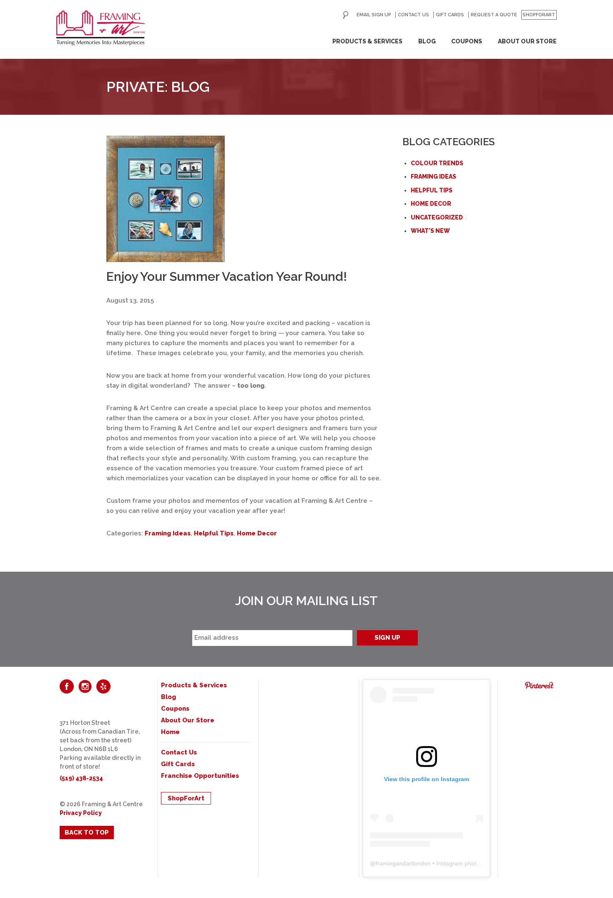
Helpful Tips (214, 533)
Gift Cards (450, 15)
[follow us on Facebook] (67, 686)
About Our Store (527, 41)
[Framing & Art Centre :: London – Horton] (100, 27)
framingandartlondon (403, 863)
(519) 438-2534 (81, 778)
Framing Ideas (168, 533)
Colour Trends (437, 163)
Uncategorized (437, 217)
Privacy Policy (81, 813)
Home (170, 732)
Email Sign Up (374, 15)
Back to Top (87, 832)
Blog (427, 41)
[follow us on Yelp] (103, 686)
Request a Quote (494, 15)
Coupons (466, 41)
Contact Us (413, 15)
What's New (430, 230)
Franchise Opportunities (200, 775)
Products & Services (367, 41)
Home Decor (257, 533)
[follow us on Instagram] (85, 686)
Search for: (346, 15)
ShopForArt (539, 15)
